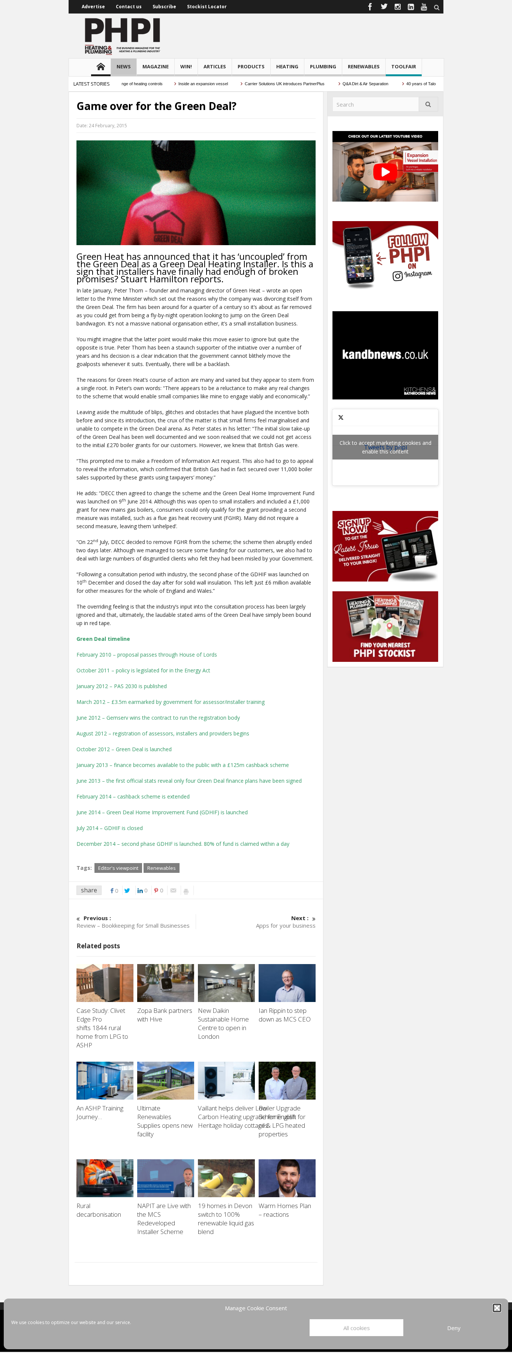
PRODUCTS (251, 66)
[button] (497, 1308)
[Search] (428, 104)
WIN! (186, 66)
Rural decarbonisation (98, 1210)
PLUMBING (323, 66)
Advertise (93, 6)
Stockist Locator (207, 6)
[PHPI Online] (123, 36)
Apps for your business (286, 921)
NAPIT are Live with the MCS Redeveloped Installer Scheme (164, 1218)
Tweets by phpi (385, 447)
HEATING (287, 66)
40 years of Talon (404, 83)
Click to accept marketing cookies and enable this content (385, 447)
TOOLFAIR (403, 66)
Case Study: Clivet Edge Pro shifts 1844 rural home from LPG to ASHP (102, 1027)
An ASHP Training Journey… (99, 1112)
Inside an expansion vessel (185, 83)
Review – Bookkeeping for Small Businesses (133, 921)
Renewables (161, 868)
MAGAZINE (155, 66)
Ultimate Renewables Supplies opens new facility (165, 1121)
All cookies (356, 1328)
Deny (454, 1328)
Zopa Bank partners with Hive (164, 1014)
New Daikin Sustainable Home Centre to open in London (223, 1023)
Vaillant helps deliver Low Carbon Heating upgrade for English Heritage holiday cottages (247, 1117)
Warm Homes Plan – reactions (285, 1210)
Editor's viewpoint (118, 868)
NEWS (124, 66)
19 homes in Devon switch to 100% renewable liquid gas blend (226, 1218)
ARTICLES (215, 66)
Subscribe (164, 6)
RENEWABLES (364, 66)
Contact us (129, 6)
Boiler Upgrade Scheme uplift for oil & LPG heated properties (282, 1121)
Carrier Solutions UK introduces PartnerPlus (267, 83)
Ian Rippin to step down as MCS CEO (285, 1014)
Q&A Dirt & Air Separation (348, 83)
